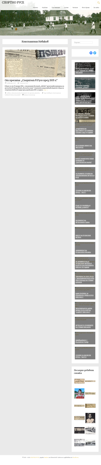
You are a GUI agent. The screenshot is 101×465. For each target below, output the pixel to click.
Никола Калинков (15, 95)
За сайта (96, 7)
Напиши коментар (29, 95)
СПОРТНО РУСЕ (13, 2)
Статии (66, 7)
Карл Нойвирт (48, 93)
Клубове (45, 7)
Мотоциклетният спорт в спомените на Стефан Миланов (85, 70)
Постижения (56, 7)
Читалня (75, 7)
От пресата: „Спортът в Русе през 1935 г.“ (31, 80)
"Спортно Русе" (23, 83)
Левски (9, 93)
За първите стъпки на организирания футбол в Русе (85, 175)
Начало (35, 7)
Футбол (37, 93)
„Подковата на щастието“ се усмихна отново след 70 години (84, 130)
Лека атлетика (16, 93)
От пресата (31, 93)
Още (45, 90)
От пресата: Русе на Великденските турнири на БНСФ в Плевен (85, 115)
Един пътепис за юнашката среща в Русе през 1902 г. (85, 295)
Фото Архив (85, 7)
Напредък (24, 93)
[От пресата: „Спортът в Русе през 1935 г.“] (35, 77)
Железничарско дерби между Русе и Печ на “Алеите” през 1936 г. (84, 310)
